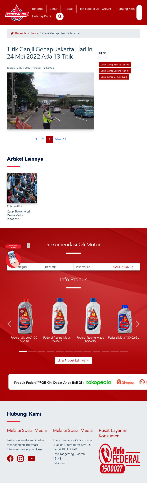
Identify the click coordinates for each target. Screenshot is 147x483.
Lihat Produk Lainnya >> (73, 360)
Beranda (37, 8)
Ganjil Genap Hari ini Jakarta (115, 64)
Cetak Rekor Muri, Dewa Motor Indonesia (19, 215)
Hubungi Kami (41, 16)
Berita (53, 8)
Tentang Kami (126, 8)
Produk (68, 8)
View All (60, 139)
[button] (9, 324)
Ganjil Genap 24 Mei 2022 (114, 76)
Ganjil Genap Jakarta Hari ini (115, 70)
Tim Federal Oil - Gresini (95, 8)
